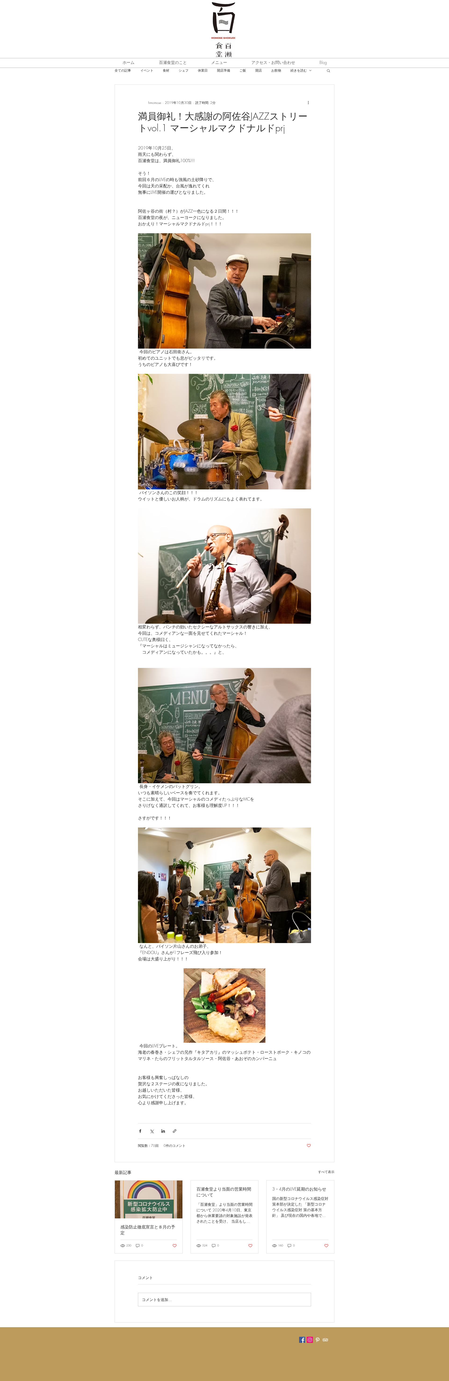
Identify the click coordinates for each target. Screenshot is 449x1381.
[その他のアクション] (308, 102)
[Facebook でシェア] (140, 1131)
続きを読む (298, 70)
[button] (328, 70)
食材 (166, 70)
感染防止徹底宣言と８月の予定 (147, 1229)
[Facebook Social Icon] (302, 1340)
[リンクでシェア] (174, 1131)
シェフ (183, 70)
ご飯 (242, 70)
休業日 (203, 70)
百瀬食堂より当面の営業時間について (223, 1192)
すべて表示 (326, 1172)
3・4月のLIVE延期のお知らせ (299, 1189)
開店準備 (223, 70)
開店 (258, 70)
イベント (146, 70)
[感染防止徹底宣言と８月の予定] (148, 1199)
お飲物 (276, 70)
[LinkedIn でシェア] (163, 1131)
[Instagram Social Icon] (310, 1340)
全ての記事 (123, 70)
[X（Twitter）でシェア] (151, 1131)
